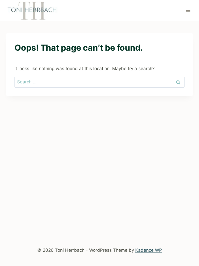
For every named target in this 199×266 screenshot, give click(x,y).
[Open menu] (188, 10)
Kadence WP (148, 250)
